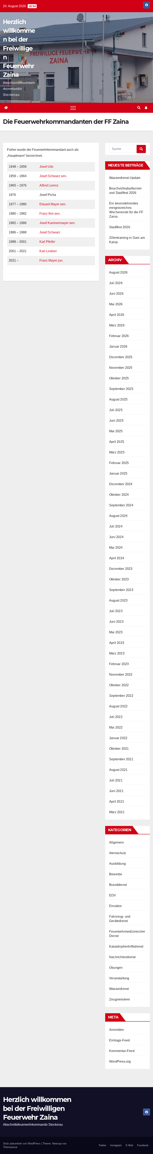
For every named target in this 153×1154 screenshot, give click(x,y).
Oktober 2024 (119, 494)
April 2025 (116, 441)
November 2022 (120, 674)
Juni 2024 (116, 537)
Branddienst (118, 884)
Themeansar (10, 1147)
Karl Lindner (48, 251)
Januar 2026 (118, 346)
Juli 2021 (116, 780)
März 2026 (117, 325)
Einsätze (115, 906)
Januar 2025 (118, 473)
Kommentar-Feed (121, 1051)
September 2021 (121, 759)
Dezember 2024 (120, 484)
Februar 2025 (119, 463)
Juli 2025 (116, 410)
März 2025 (117, 452)
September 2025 (121, 389)
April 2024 (116, 558)
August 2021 (118, 769)
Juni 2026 (116, 293)
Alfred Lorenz (48, 185)
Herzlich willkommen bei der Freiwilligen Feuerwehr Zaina (19, 48)
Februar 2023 (119, 664)
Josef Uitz (46, 166)
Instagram (116, 1145)
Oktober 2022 (119, 685)
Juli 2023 (116, 611)
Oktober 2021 (119, 748)
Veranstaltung (119, 978)
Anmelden (116, 1029)
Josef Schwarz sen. (53, 176)
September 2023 (121, 590)
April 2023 (116, 642)
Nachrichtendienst (122, 957)
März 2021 (117, 812)
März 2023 (117, 653)
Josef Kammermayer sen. (57, 223)
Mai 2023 (116, 632)
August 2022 (118, 706)
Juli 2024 (116, 526)
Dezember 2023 (120, 568)
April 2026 (116, 314)
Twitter (102, 1145)
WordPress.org (120, 1061)
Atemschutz (117, 853)
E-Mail (129, 1145)
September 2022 (121, 695)
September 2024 (121, 505)
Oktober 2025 (119, 378)
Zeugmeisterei (119, 999)
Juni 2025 (116, 420)
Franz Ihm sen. (49, 213)
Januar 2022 (118, 738)
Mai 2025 (116, 431)
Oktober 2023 (119, 579)
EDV (112, 895)
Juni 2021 (116, 791)
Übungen (116, 967)
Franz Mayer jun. (51, 260)
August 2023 (118, 600)
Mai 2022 (116, 727)
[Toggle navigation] (73, 107)
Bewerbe (115, 874)
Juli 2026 (116, 283)
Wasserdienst (119, 988)
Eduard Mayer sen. (52, 204)
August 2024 (118, 516)
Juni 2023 (116, 621)
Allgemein (116, 842)
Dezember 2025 (120, 357)
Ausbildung (117, 863)
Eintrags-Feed (119, 1040)
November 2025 (120, 367)
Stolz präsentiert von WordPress (22, 1143)
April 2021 (116, 801)
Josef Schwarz (49, 232)
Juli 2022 (116, 717)
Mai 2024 (116, 547)
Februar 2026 (119, 336)
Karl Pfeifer (47, 241)
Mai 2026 (116, 304)
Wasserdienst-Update (124, 177)
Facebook (142, 1145)
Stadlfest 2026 (119, 227)
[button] (138, 107)
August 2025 (118, 399)
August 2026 (118, 272)
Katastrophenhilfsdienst (126, 946)
